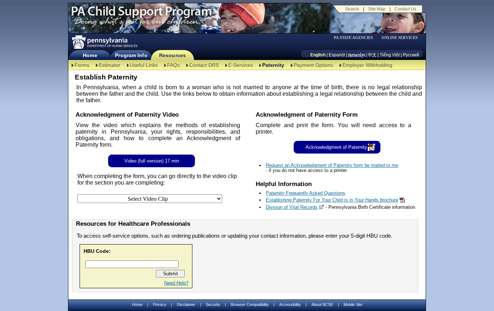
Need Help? (176, 283)
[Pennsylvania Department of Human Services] (104, 42)
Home (90, 55)
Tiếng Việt (390, 54)
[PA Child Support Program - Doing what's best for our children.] (141, 15)
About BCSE (322, 304)
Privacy (159, 305)
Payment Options (313, 65)
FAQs (173, 65)
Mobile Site (353, 304)
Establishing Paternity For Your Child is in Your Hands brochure (332, 200)
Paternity (273, 65)
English (317, 54)
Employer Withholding (367, 65)
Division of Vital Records (292, 207)
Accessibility (290, 304)
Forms (81, 65)
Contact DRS (204, 65)
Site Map (377, 9)
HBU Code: (97, 251)
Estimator (109, 65)
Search (352, 9)
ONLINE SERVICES (400, 38)
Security (213, 304)
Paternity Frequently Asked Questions (305, 193)
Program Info (131, 55)
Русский (411, 54)
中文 (372, 54)
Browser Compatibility (250, 304)
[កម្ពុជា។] (356, 54)
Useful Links (144, 65)
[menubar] (355, 38)
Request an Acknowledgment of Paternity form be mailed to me (332, 165)
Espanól (337, 54)
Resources (172, 55)
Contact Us (405, 9)
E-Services (240, 65)
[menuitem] (355, 38)
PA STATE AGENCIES (353, 38)
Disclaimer (186, 304)
